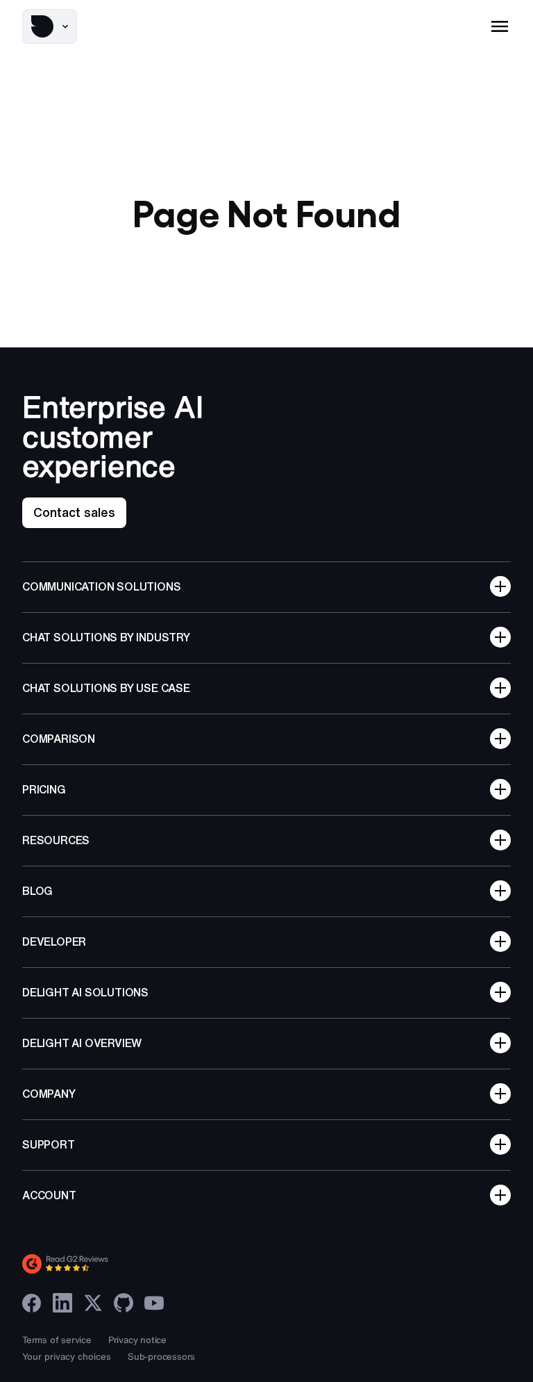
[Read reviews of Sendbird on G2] (126, 1264)
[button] (49, 26)
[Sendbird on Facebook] (32, 1303)
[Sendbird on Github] (123, 1303)
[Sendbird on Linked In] (62, 1303)
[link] (74, 512)
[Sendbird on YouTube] (154, 1303)
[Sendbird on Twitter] (93, 1303)
